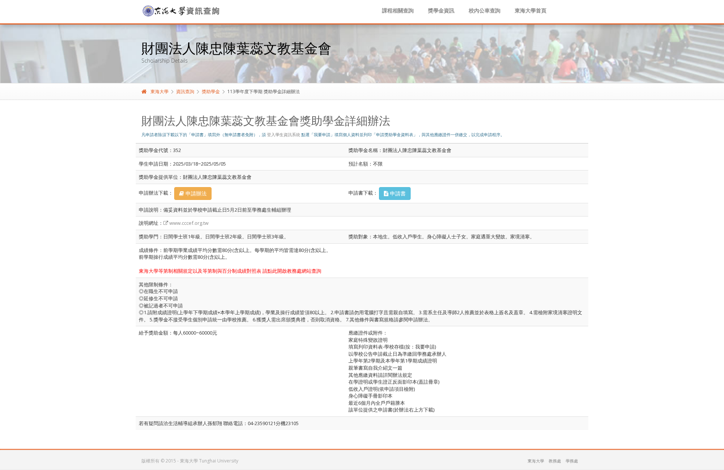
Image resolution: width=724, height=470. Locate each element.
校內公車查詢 (484, 10)
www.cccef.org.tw (188, 223)
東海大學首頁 (530, 10)
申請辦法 (195, 193)
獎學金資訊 (441, 10)
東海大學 (159, 91)
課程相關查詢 (398, 10)
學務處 (572, 461)
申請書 (397, 193)
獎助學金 (211, 91)
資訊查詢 (185, 91)
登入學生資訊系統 (283, 134)
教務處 (555, 461)
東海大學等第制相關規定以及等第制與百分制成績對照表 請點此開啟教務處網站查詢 (230, 270)
